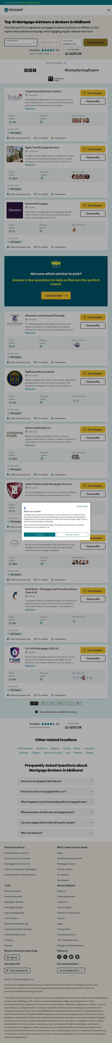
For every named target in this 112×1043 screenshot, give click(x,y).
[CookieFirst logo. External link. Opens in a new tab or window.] (25, 508)
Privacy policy (82, 506)
